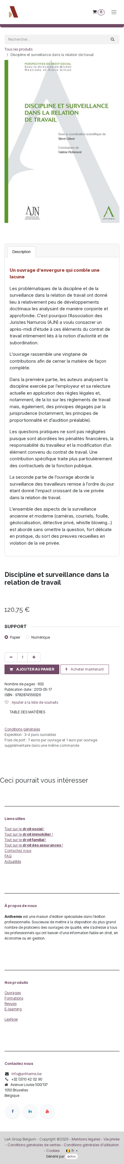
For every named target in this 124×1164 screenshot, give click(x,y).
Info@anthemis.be (26, 1074)
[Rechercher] (112, 39)
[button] (32, 669)
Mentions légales (86, 1139)
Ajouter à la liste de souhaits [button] (34, 702)
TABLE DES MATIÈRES (27, 712)
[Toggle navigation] (113, 12)
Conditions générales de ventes (33, 1145)
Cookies (53, 1150)
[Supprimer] (11, 657)
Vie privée (111, 1139)
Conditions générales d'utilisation (91, 1145)
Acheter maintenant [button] (87, 669)
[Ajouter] (33, 657)
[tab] (21, 251)
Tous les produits (19, 49)
